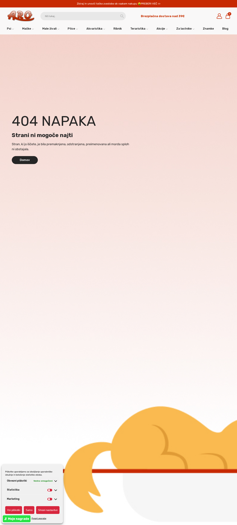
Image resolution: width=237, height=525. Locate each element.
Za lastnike (184, 28)
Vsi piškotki (13, 510)
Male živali (49, 28)
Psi (9, 28)
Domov (25, 160)
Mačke (26, 28)
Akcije (160, 28)
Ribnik (117, 28)
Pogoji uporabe (39, 518)
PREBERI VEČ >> (150, 3)
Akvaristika (94, 28)
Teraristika (137, 28)
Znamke (208, 28)
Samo (29, 510)
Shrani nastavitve (48, 510)
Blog (225, 28)
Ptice (71, 28)
